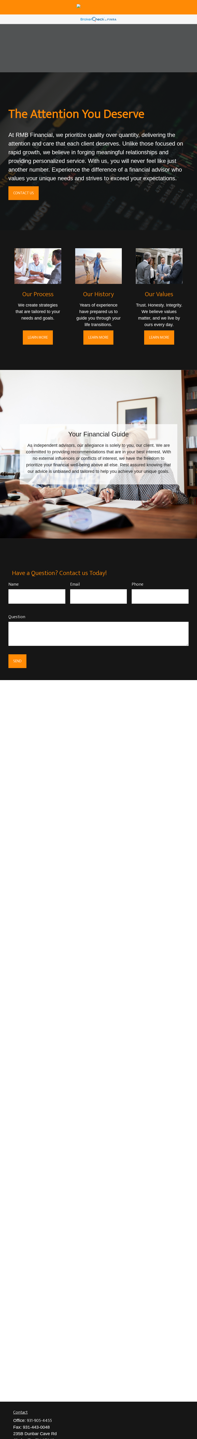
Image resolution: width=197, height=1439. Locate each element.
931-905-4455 (39, 1420)
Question (16, 617)
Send (17, 661)
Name (13, 584)
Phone (137, 584)
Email (75, 584)
